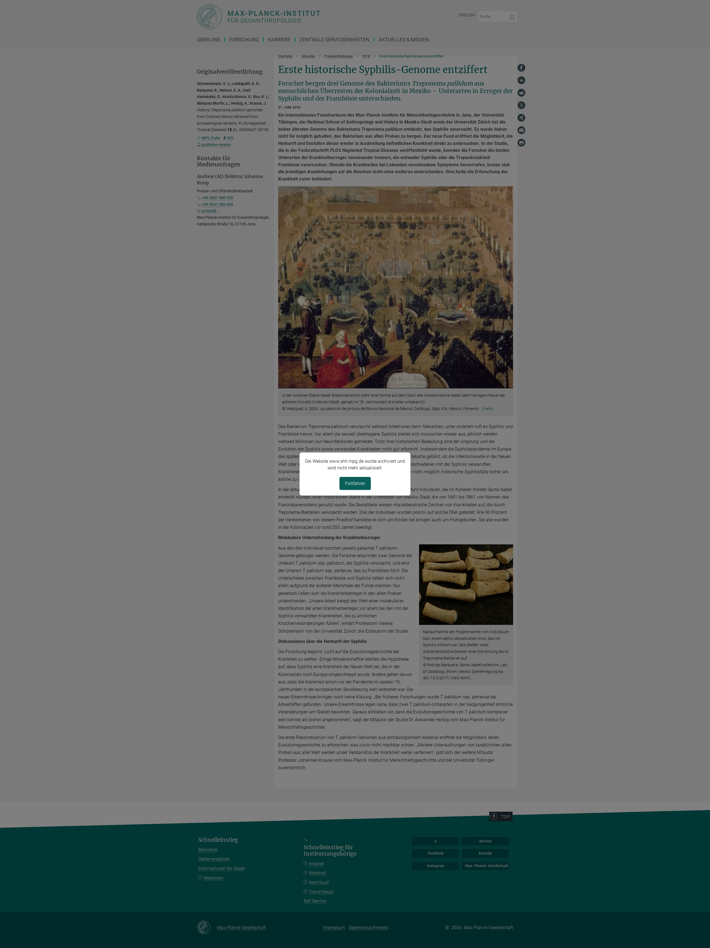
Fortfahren (355, 483)
